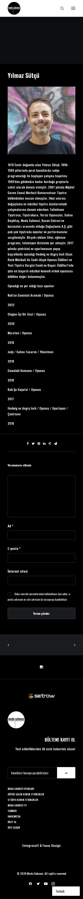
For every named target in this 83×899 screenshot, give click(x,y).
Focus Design (52, 845)
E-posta (14, 548)
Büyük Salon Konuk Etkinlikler (26, 794)
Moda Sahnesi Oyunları (21, 788)
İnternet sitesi (18, 571)
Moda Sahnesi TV (17, 805)
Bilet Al (12, 822)
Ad (10, 525)
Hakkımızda (14, 816)
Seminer (12, 811)
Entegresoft (30, 845)
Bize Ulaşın (14, 827)
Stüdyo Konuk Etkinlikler (23, 800)
